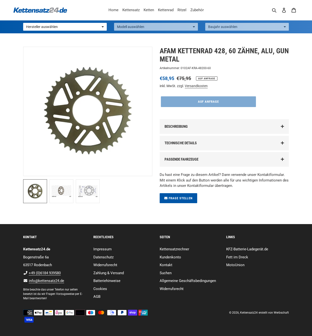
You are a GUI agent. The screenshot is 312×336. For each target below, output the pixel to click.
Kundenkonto (170, 257)
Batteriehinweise (106, 281)
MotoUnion (235, 265)
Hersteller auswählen (42, 27)
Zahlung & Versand (108, 273)
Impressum (102, 249)
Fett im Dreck (237, 257)
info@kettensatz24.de (46, 281)
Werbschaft (281, 312)
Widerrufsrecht (105, 265)
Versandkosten (196, 86)
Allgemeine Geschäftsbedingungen (188, 281)
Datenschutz (103, 257)
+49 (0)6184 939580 (45, 273)
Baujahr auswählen (222, 27)
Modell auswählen (130, 27)
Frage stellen (180, 198)
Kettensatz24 (249, 312)
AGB (96, 296)
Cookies (100, 289)
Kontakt (166, 265)
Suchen (166, 273)
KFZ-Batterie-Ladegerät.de (247, 249)
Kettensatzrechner (174, 249)
